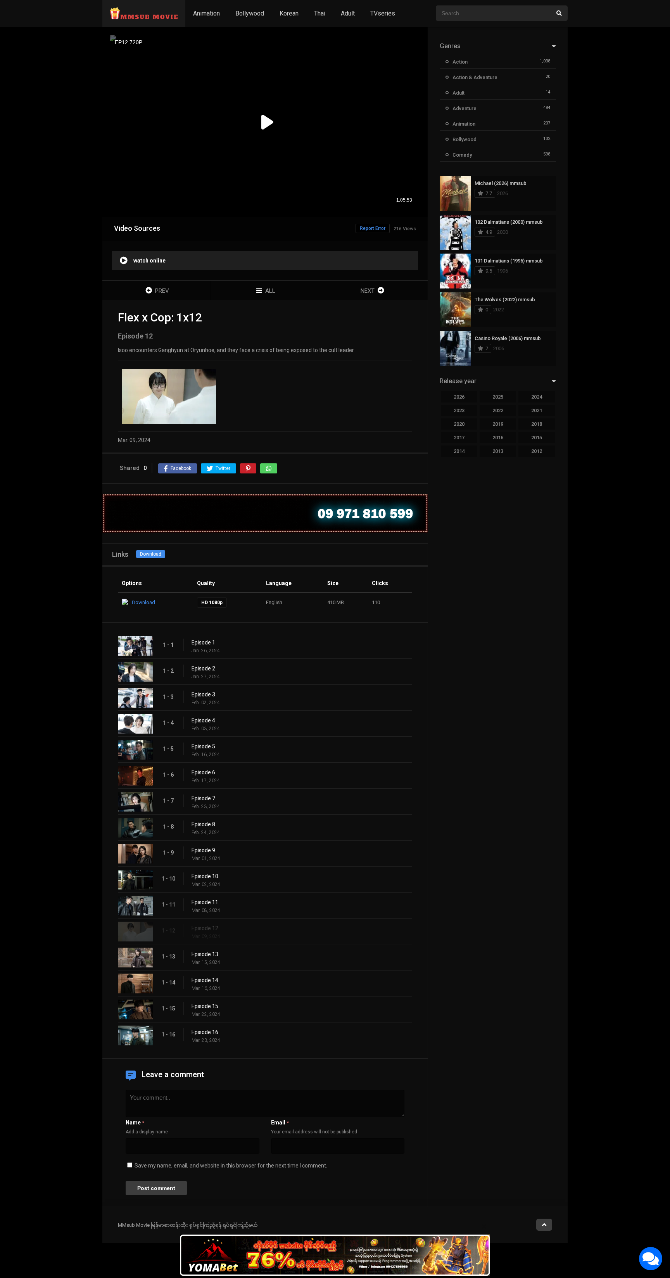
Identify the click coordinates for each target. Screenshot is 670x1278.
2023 (459, 410)
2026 (459, 397)
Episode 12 (205, 928)
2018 (536, 424)
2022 (497, 410)
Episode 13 (205, 954)
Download (150, 554)
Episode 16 (205, 1032)
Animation (206, 13)
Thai (319, 13)
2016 (497, 437)
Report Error (372, 228)
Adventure (464, 108)
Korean (289, 13)
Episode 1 (203, 642)
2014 (459, 451)
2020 (459, 424)
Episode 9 (203, 850)
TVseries (382, 13)
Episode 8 (203, 824)
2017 (459, 437)
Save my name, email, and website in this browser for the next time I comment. (231, 1165)
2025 (497, 397)
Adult (348, 13)
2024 (536, 397)
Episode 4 (203, 720)
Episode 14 (205, 980)
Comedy (462, 155)
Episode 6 (203, 772)
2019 (497, 424)
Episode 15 (205, 1006)
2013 (497, 451)
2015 (536, 437)
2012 (536, 451)
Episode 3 (203, 694)
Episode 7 (203, 798)
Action (460, 62)
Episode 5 (203, 746)
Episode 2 (203, 668)
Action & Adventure (474, 77)
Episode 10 (205, 876)
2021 (536, 410)
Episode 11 (205, 902)
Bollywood (249, 13)
